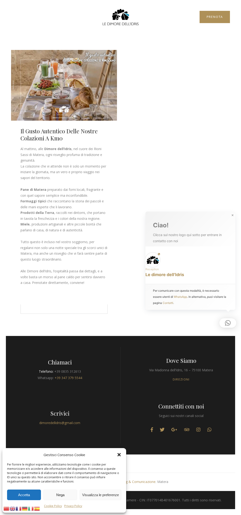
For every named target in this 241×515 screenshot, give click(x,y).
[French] (19, 508)
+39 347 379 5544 (68, 378)
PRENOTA (215, 17)
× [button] (232, 215)
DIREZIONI (181, 379)
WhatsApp (180, 296)
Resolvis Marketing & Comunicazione (127, 481)
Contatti (168, 303)
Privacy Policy (73, 506)
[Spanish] (37, 508)
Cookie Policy (53, 506)
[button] (119, 454)
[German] (25, 508)
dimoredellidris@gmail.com (59, 423)
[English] (13, 508)
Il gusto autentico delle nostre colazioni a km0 (59, 134)
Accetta (24, 495)
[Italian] (31, 508)
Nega (60, 495)
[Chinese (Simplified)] (7, 508)
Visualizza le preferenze (100, 495)
